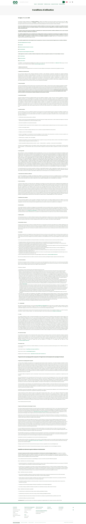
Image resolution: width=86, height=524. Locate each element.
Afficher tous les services (39, 508)
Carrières (14, 516)
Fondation (14, 512)
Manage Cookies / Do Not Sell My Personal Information (40, 522)
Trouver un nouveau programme (28, 508)
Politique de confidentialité (57, 311)
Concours (25, 511)
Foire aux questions (61, 508)
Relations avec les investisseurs (16, 515)
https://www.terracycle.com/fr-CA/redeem (41, 411)
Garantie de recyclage (15, 511)
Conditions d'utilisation (31, 522)
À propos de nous (15, 508)
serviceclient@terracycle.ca (30, 351)
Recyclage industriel (38, 513)
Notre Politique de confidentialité (41, 305)
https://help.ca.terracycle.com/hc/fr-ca (32, 349)
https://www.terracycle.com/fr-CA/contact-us (38, 353)
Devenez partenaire (62, 4)
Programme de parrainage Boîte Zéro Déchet (26, 51)
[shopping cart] (72, 2)
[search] (64, 2)
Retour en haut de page (16, 522)
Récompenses (26, 512)
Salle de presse (26, 517)
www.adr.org (25, 283)
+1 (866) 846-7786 (58, 62)
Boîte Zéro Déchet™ (40, 4)
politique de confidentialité (32, 210)
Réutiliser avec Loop (47, 4)
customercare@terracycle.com (52, 254)
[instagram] (73, 510)
